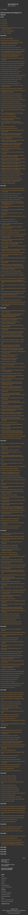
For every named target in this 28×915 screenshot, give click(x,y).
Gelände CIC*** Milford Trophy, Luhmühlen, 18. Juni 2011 (13, 234)
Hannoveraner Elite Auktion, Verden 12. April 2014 (11, 559)
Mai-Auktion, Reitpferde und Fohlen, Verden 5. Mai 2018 (13, 793)
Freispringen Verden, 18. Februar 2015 (9, 639)
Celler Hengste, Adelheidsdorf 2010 (8, 45)
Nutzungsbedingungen (5, 896)
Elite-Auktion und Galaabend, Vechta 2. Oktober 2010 (12, 65)
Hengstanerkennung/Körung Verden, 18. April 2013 (12, 489)
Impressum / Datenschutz (6, 887)
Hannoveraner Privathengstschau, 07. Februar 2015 (12, 655)
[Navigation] (25, 3)
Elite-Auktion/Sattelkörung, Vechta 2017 (9, 735)
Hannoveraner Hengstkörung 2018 (8, 785)
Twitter (5, 906)
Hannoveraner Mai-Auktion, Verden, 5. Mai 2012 (11, 373)
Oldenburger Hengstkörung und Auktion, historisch (12, 830)
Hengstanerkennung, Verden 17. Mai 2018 (10, 789)
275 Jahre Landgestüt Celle (7, 38)
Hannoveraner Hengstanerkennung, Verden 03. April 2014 (13, 564)
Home (1, 9)
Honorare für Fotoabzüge (6, 892)
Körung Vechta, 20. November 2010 (8, 116)
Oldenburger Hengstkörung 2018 (8, 795)
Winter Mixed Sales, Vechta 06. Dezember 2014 (11, 623)
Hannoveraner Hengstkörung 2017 (8, 750)
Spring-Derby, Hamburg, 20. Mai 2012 (9, 422)
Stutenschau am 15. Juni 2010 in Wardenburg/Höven (12, 173)
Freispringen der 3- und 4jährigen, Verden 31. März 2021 (13, 836)
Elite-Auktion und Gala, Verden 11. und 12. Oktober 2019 (13, 808)
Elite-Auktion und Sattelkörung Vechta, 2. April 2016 (12, 692)
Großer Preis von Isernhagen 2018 (8, 779)
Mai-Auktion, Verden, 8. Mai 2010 (8, 126)
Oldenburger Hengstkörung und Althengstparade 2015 (12, 671)
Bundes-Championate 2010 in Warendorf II (10, 40)
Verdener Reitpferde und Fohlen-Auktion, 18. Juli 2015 (12, 683)
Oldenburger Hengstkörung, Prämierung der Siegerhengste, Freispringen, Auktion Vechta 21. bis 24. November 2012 (13, 402)
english (23, 857)
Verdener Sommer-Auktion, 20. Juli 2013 (9, 520)
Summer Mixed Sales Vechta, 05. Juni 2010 (10, 175)
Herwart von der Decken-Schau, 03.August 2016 (11, 703)
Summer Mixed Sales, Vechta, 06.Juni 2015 (10, 675)
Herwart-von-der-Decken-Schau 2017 (9, 757)
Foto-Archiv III (4, 23)
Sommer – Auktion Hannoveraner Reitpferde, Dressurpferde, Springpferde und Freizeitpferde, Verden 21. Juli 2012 (13, 419)
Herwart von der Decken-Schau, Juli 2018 (10, 791)
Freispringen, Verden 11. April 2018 (8, 777)
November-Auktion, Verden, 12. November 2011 (11, 271)
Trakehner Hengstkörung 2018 (7, 801)
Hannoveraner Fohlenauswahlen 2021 (9, 838)
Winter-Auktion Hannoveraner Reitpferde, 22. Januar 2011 (13, 302)
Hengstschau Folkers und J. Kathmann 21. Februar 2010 (13, 99)
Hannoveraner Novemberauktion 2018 (9, 787)
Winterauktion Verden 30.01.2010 (8, 183)
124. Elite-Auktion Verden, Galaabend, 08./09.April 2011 (12, 188)
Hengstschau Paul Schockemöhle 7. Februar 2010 (11, 107)
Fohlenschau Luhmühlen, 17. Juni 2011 (9, 221)
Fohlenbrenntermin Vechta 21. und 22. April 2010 (11, 77)
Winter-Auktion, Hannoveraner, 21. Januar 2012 (11, 438)
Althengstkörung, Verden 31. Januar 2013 (10, 449)
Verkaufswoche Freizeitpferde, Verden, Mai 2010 (11, 177)
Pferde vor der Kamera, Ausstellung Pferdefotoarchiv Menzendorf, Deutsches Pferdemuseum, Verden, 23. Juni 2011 (13, 281)
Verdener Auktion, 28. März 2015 (8, 681)
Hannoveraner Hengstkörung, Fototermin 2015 (11, 653)
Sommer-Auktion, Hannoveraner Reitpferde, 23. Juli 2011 (13, 291)
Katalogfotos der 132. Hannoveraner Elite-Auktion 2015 (12, 664)
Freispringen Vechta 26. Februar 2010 (9, 81)
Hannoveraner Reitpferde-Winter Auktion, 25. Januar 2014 (13, 574)
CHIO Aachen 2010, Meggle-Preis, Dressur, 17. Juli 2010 (13, 49)
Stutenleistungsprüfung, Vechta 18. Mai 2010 (10, 171)
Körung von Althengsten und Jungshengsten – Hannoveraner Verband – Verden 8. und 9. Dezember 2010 (12, 123)
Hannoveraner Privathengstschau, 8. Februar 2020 (11, 826)
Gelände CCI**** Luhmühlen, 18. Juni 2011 (10, 231)
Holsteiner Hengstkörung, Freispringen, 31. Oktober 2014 (13, 590)
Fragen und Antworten (5, 894)
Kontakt (2, 881)
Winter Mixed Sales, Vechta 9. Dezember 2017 (11, 770)
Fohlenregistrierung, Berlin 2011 (8, 219)
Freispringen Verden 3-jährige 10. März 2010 (10, 83)
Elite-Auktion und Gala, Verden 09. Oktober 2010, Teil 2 (12, 63)
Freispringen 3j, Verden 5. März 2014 (9, 552)
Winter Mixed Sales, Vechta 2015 (8, 687)
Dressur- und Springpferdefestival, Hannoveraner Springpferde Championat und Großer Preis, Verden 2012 (12, 336)
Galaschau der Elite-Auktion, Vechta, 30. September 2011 (13, 230)
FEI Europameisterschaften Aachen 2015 (9, 637)
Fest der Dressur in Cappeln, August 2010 (10, 73)
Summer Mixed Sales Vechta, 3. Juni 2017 (10, 766)
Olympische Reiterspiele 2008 (7, 30)
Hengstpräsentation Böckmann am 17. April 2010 (11, 97)
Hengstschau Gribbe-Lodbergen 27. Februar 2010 (11, 103)
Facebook (2, 906)
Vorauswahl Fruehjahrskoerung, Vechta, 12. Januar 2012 (13, 436)
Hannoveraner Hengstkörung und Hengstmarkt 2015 (12, 651)
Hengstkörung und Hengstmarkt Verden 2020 (10, 828)
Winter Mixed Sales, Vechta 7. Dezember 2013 (11, 525)
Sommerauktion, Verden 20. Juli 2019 (9, 819)
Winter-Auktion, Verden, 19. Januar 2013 (9, 527)
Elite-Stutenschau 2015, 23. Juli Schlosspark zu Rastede (13, 632)
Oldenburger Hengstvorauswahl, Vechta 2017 (10, 759)
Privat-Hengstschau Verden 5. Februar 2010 (10, 146)
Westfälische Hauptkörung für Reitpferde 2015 (11, 685)
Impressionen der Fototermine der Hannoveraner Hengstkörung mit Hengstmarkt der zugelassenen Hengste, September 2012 (11, 383)
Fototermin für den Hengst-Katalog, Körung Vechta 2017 (13, 744)
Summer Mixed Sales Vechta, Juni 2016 (9, 716)
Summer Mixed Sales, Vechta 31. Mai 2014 (10, 615)
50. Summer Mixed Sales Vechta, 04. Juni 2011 (11, 193)
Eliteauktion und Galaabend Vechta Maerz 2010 (11, 67)
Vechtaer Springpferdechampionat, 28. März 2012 (11, 434)
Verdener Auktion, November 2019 (8, 821)
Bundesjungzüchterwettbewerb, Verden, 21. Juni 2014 (12, 536)
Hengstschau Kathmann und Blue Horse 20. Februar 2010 (13, 105)
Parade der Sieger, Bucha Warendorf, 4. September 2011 (13, 278)
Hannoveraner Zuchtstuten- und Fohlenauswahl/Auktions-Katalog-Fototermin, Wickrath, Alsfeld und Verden (13, 578)
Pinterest (8, 906)
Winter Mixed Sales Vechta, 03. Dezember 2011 (11, 300)
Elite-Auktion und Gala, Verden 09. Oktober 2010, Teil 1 (12, 61)
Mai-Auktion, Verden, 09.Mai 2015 (8, 669)
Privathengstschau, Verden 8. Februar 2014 (10, 613)
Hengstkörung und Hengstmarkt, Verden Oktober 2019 (12, 815)
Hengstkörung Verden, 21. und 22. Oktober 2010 (11, 93)
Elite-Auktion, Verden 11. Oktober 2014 (9, 545)
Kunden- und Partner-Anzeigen (7, 899)
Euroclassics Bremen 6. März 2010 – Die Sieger (11, 71)
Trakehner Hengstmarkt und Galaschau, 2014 (10, 617)
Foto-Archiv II (4, 21)
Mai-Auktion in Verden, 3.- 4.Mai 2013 (9, 494)
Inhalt (2, 898)
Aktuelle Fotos (4, 878)
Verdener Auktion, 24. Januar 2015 (8, 619)
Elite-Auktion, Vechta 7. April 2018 (8, 775)
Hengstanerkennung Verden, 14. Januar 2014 (10, 581)
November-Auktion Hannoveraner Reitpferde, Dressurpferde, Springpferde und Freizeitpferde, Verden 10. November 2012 (13, 394)
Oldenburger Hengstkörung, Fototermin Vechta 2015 (12, 673)
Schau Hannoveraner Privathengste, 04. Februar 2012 (12, 415)
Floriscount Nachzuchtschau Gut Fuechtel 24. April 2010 (13, 75)
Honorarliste (3, 891)
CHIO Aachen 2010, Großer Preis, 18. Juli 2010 (11, 47)
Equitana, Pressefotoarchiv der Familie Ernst (10, 470)
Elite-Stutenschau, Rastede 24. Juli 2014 (9, 547)
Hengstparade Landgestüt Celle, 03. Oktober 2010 (11, 95)
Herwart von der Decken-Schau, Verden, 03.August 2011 (13, 252)
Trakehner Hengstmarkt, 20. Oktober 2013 (10, 518)
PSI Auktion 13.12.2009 (6, 32)
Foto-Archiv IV (4, 25)
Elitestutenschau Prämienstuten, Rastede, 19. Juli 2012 (12, 339)
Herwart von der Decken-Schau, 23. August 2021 (11, 840)
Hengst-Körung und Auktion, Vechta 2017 (10, 755)
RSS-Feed (11, 906)
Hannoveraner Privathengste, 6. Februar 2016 (10, 701)
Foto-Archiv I (4, 19)
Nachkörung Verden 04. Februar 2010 (9, 128)
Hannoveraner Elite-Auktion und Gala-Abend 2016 (11, 696)
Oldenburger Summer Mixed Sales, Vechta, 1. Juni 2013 (13, 510)
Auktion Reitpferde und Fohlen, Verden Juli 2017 (11, 730)
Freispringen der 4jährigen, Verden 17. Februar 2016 (12, 694)
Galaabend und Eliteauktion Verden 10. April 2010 (11, 88)
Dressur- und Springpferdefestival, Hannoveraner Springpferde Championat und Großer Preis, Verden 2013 (12, 456)
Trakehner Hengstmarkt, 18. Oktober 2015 (10, 677)
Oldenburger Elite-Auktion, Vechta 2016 (9, 705)
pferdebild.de (13, 4)
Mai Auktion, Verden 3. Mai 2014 (8, 598)
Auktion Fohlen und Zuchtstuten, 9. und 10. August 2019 (13, 806)
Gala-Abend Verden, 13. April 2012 (8, 361)
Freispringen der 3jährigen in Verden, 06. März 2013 (12, 477)
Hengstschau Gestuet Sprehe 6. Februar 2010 (10, 101)
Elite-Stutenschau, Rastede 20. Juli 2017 (9, 739)
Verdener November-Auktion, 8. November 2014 (11, 621)
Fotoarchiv (3, 879)
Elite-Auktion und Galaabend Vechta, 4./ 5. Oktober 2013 (13, 466)
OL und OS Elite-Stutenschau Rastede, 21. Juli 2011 (12, 272)
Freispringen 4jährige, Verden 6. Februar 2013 (11, 475)
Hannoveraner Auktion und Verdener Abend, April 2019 (12, 810)
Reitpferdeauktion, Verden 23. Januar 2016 (10, 714)
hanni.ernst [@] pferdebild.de (6, 869)
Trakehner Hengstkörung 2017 (7, 768)
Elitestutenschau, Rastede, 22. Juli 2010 (9, 69)
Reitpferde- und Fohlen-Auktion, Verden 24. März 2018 (12, 799)
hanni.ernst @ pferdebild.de (14, 913)
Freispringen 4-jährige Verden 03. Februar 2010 (11, 79)
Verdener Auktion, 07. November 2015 (9, 679)
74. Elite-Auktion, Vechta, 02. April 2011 (9, 195)
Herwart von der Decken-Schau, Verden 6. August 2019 (12, 817)
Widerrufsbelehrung (5, 885)
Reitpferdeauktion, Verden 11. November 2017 (10, 764)
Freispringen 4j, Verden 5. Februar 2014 (9, 554)
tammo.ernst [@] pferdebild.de (7, 868)
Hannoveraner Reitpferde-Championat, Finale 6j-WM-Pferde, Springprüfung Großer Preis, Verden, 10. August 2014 (13, 571)
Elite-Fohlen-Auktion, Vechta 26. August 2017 (10, 737)
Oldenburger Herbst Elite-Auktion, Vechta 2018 (11, 797)
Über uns (3, 883)
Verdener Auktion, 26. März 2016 (8, 718)
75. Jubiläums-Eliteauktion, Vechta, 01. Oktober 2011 (12, 197)
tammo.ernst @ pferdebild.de (15, 911)
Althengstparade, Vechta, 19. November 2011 (10, 199)
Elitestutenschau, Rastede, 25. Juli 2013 (9, 468)
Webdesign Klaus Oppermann (7, 901)
